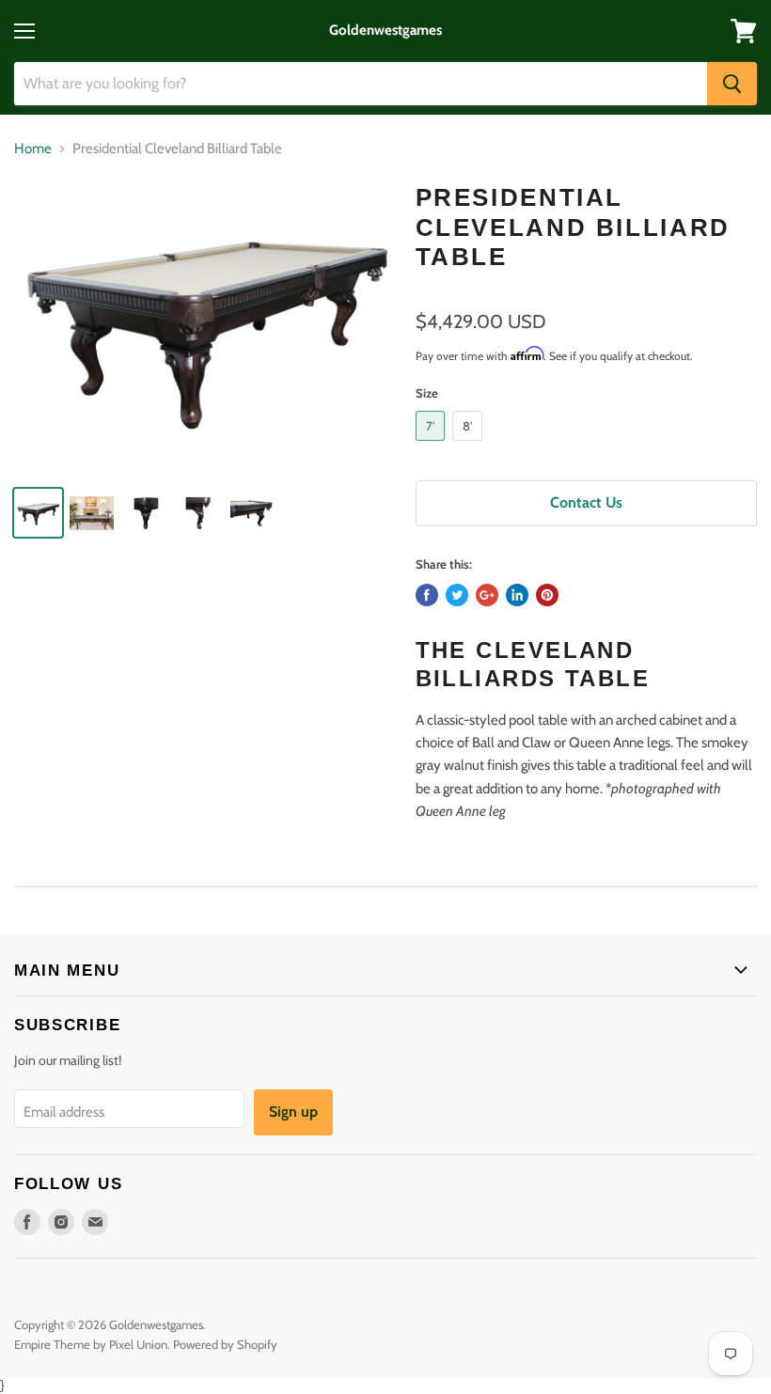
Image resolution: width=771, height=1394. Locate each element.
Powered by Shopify (225, 1344)
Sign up (293, 1111)
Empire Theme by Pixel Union (90, 1344)
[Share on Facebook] (427, 595)
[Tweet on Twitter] (457, 595)
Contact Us (586, 502)
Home (33, 149)
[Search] (732, 83)
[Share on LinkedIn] (517, 595)
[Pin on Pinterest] (547, 595)
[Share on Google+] (487, 595)
